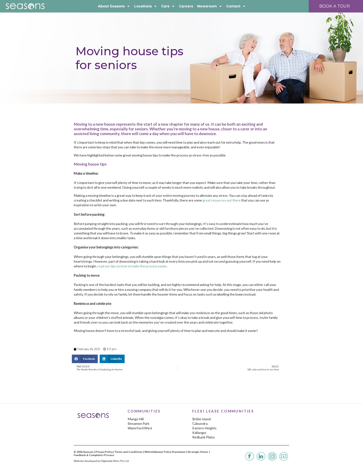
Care (165, 6)
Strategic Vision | (199, 451)
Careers (186, 6)
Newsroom (207, 6)
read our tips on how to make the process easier (132, 266)
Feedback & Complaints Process (94, 455)
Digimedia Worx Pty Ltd (115, 460)
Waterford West (140, 428)
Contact (233, 6)
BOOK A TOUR (334, 6)
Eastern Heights (204, 428)
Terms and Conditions (129, 451)
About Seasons (111, 6)
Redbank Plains (203, 437)
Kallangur (199, 432)
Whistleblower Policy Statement (165, 451)
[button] (85, 359)
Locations (143, 6)
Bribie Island (201, 419)
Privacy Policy (104, 451)
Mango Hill (136, 419)
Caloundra (200, 423)
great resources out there (221, 200)
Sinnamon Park (138, 423)
